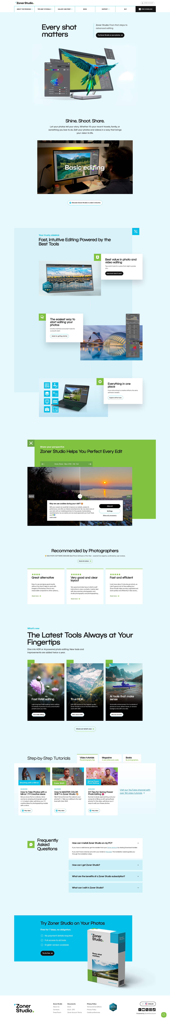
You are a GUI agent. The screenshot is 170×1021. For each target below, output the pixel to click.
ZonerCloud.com (150, 1013)
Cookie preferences (93, 1012)
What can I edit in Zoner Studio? (88, 887)
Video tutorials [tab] (87, 758)
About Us (56, 1007)
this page (109, 852)
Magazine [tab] (110, 758)
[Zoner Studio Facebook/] (140, 1009)
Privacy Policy (91, 1009)
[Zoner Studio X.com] (147, 1009)
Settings (110, 511)
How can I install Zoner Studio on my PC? (92, 843)
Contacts (56, 1009)
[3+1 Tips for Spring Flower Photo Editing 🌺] (102, 776)
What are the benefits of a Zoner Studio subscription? (98, 876)
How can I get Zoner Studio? (86, 865)
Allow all (110, 506)
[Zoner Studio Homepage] (25, 3)
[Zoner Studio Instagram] (150, 1009)
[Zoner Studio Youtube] (143, 1009)
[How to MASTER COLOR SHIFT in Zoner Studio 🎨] (68, 776)
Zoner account (112, 847)
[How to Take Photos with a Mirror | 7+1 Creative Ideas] (34, 776)
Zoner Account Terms (74, 1012)
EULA (69, 1007)
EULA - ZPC (71, 1009)
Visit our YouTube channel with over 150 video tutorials (135, 791)
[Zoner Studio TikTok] (154, 1009)
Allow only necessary (110, 515)
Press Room (57, 1012)
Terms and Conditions (94, 1007)
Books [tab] (132, 758)
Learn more (53, 517)
